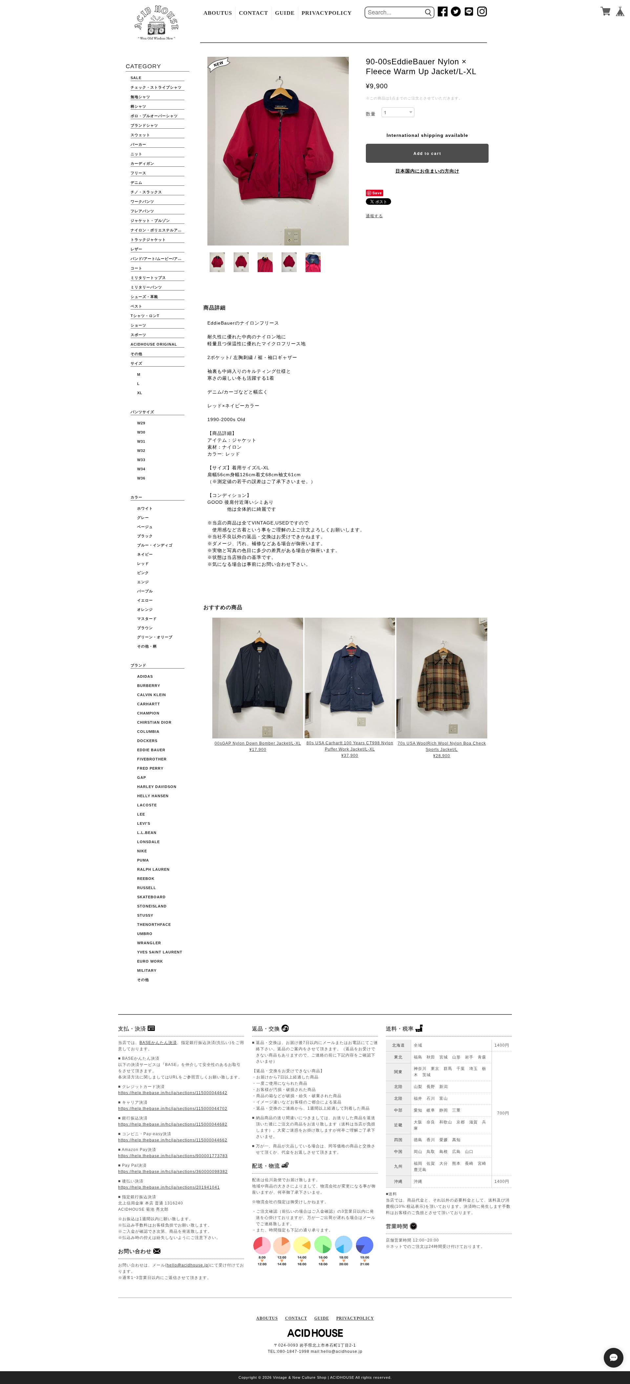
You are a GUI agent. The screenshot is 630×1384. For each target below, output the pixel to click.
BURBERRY (148, 686)
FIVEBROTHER (152, 759)
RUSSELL (146, 888)
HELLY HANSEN (153, 796)
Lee (141, 814)
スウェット (140, 135)
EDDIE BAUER (151, 750)
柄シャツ (138, 106)
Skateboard (151, 897)
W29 (141, 423)
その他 (136, 354)
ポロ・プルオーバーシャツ (154, 116)
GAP (141, 777)
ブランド (138, 665)
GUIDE (285, 13)
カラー (136, 497)
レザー (136, 249)
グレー (143, 518)
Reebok (146, 879)
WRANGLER (149, 943)
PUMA (143, 860)
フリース (138, 173)
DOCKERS (147, 741)
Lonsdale (148, 842)
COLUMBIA (148, 732)
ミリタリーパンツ (146, 287)
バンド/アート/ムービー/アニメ (157, 259)
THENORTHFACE (154, 924)
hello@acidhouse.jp (187, 1265)
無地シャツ (140, 97)
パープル (145, 591)
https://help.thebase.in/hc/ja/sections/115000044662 (172, 1140)
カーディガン (142, 163)
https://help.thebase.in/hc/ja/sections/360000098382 (173, 1171)
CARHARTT (148, 704)
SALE (136, 78)
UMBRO (145, 934)
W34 (141, 469)
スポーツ (138, 335)
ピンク (143, 573)
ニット (136, 154)
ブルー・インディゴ (155, 545)
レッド (143, 563)
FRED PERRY (150, 768)
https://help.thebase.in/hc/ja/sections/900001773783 (173, 1156)
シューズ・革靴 (144, 297)
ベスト (136, 306)
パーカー (138, 144)
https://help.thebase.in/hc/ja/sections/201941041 (169, 1187)
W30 (141, 432)
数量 (371, 114)
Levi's (143, 823)
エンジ (143, 582)
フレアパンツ (142, 211)
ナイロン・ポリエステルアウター (157, 230)
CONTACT (253, 13)
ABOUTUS (217, 13)
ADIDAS (145, 676)
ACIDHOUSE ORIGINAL (154, 344)
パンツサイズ (142, 412)
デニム (136, 182)
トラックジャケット (148, 240)
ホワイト (145, 508)
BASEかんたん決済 (158, 1042)
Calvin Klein (151, 695)
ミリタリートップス (148, 278)
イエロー (145, 600)
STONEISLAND (152, 906)
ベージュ (145, 527)
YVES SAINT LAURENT (159, 952)
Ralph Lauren (153, 869)
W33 (141, 460)
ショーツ (138, 325)
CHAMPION (148, 713)
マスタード (147, 619)
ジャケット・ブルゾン (150, 221)
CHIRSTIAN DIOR (154, 722)
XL (139, 393)
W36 (141, 478)
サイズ (136, 363)
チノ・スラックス (146, 192)
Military (147, 970)
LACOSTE (147, 805)
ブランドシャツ (144, 125)
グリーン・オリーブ (155, 637)
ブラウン (145, 628)
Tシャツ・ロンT (145, 316)
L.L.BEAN (147, 833)
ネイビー (145, 554)
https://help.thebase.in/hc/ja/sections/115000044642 (172, 1093)
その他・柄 (147, 646)
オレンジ (145, 609)
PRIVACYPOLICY (327, 13)
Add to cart (427, 153)
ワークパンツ (142, 201)
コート (136, 268)
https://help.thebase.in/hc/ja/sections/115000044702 (172, 1108)
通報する (374, 216)
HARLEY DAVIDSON (157, 787)
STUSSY (145, 915)
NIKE (142, 851)
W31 (141, 441)
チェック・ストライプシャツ (156, 87)
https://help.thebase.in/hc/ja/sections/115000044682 (172, 1124)
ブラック (145, 536)
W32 (141, 451)
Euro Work (150, 961)
